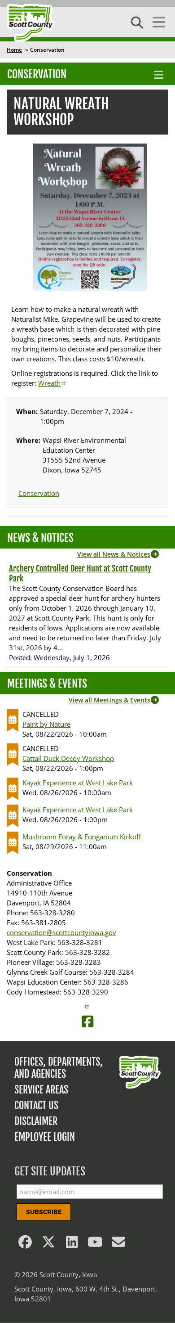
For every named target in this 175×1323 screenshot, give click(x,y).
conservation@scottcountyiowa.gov (61, 932)
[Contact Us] (118, 1244)
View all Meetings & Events (109, 700)
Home (14, 50)
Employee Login (44, 1137)
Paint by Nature (46, 724)
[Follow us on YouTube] (95, 1244)
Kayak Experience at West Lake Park (77, 782)
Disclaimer (35, 1121)
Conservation (36, 74)
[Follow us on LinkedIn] (71, 1244)
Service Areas (41, 1090)
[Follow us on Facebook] (25, 1244)
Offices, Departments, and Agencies (58, 1068)
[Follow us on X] (48, 1244)
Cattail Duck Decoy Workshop (68, 758)
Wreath (49, 382)
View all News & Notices (113, 554)
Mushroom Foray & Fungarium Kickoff (81, 836)
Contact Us (36, 1105)
